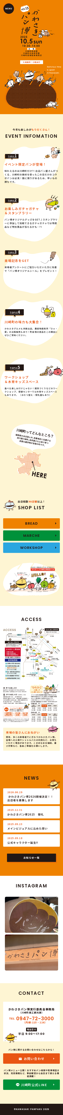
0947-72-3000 (35, 1018)
